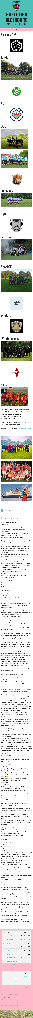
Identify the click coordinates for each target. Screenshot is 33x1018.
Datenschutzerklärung (10, 994)
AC (2, 103)
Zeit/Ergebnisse (25, 973)
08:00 (25, 976)
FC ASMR (9, 936)
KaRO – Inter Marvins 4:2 (10, 677)
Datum (7, 973)
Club (8, 932)
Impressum (7, 997)
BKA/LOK (6, 266)
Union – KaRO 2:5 (8, 765)
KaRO (4, 384)
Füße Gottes (8, 237)
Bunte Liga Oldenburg (17, 17)
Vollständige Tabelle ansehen (22, 964)
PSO (3, 214)
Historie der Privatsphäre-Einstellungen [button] (15, 1002)
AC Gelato (10, 954)
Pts (29, 932)
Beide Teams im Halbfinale (10, 518)
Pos (4, 932)
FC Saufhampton (11, 957)
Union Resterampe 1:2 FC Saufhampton (14, 883)
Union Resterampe (12, 961)
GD (25, 932)
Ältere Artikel (6, 510)
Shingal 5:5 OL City (8, 842)
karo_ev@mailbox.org (24, 428)
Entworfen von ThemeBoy (8, 1012)
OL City (5, 126)
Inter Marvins (10, 947)
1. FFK (4, 57)
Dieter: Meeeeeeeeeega (10, 593)
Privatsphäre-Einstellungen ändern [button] (14, 1000)
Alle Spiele (28, 987)
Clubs (16, 973)
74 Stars (6, 315)
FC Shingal (7, 190)
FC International (10, 338)
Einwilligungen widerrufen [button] (11, 1005)
